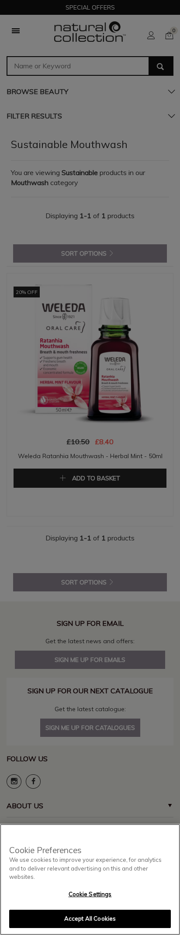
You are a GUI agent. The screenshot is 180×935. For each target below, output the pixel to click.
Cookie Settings (90, 894)
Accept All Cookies (90, 918)
